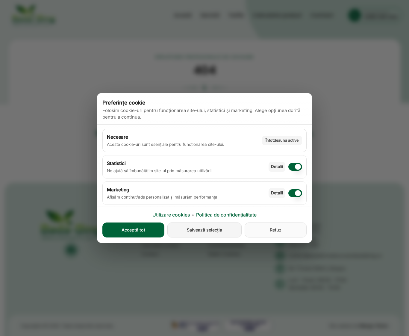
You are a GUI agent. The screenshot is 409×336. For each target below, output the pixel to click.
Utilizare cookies (171, 215)
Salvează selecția (204, 229)
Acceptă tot (133, 229)
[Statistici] (295, 167)
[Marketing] (295, 193)
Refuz (275, 229)
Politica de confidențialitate (226, 215)
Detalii (277, 166)
